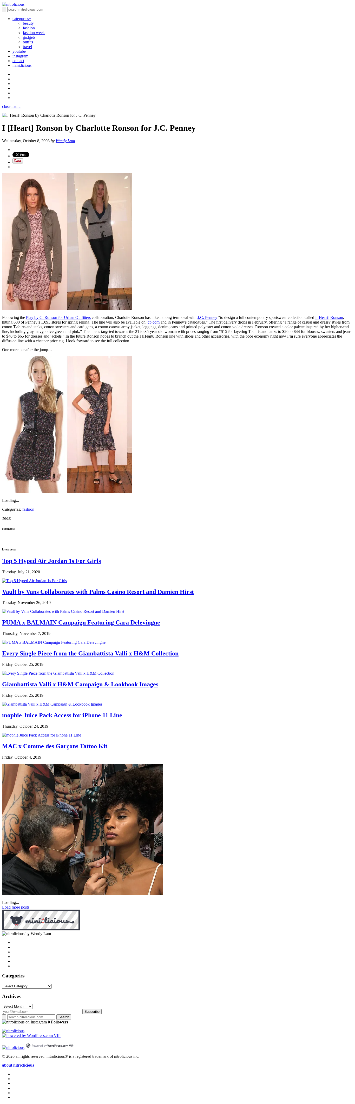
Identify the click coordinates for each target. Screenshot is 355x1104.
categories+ (21, 18)
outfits (28, 42)
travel (27, 46)
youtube (19, 51)
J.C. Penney (207, 317)
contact (18, 60)
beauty (28, 23)
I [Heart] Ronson (329, 317)
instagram (20, 56)
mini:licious (21, 65)
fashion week (34, 32)
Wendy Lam (65, 141)
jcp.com (153, 322)
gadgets (29, 37)
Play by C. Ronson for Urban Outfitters (58, 317)
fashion (29, 28)
